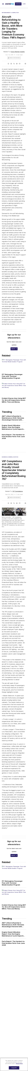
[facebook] (8, 63)
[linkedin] (11, 63)
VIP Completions (17, 491)
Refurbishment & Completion (10, 12)
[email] (19, 63)
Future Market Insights (18, 51)
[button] (3, 4)
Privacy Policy (19, 1063)
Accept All (14, 1067)
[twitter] (14, 63)
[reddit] (17, 63)
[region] (14, 1064)
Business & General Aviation (10, 457)
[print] (25, 63)
